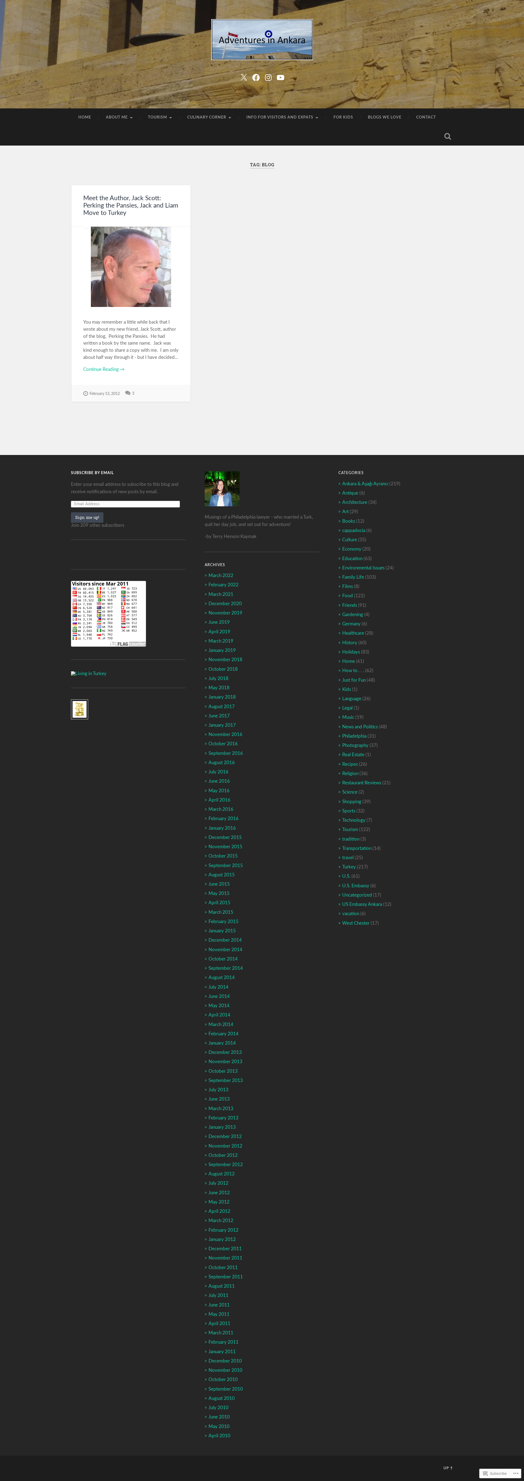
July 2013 (218, 1089)
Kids (346, 689)
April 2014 (219, 1015)
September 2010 (226, 1389)
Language (351, 698)
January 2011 (222, 1351)
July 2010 (218, 1407)
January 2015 (222, 931)
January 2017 (222, 725)
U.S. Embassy (355, 885)
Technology (353, 820)
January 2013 (222, 1127)
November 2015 (225, 846)
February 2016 (224, 818)
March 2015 (221, 912)
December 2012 (225, 1136)
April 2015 (219, 902)
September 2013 (226, 1080)
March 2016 (221, 809)
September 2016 (226, 753)
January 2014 (222, 1043)
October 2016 (223, 743)
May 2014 (219, 1005)
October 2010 (223, 1379)
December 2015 (225, 837)
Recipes (350, 764)
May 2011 (219, 1314)
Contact (426, 117)
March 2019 (221, 641)
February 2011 (224, 1342)
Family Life (353, 577)
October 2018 (223, 669)
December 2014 (225, 940)
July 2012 (218, 1183)
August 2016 (222, 762)
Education (352, 558)
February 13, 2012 (105, 394)
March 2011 (221, 1333)
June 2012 (219, 1192)
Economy (351, 549)
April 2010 (219, 1435)
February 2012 (224, 1230)
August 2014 (222, 977)
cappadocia (353, 530)
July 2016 (218, 772)
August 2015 (222, 875)
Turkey (349, 867)
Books (348, 521)
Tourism (157, 117)
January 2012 (222, 1239)
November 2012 (225, 1146)
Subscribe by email (92, 473)
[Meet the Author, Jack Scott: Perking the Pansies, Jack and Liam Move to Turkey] (131, 267)
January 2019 (222, 650)
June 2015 (219, 884)
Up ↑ (448, 1468)
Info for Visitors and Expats (279, 117)
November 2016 (225, 734)
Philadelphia (354, 736)
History (349, 642)
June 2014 (219, 996)
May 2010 (219, 1426)
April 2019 (219, 631)
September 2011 (226, 1277)
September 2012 (226, 1164)
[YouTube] (280, 77)
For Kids (343, 117)
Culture (349, 539)
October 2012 (223, 1155)
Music (348, 717)
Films (347, 586)
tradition (350, 839)
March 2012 (221, 1220)
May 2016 (219, 790)
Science (350, 792)
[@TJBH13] (243, 77)
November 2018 (225, 659)
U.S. (346, 876)
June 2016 (219, 781)
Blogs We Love (384, 117)
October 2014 (223, 959)
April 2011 (219, 1323)
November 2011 (225, 1258)
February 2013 (224, 1118)
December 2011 (225, 1248)
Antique (350, 493)
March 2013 (221, 1108)
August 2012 (222, 1174)
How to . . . (353, 670)
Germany (351, 624)
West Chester (356, 923)
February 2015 (224, 921)
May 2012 (219, 1202)
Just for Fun (354, 680)
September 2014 (226, 968)
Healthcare (353, 633)
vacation (350, 913)
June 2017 (219, 716)
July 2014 (218, 987)
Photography (355, 745)
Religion (350, 773)
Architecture (354, 502)
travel (348, 857)
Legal (347, 708)
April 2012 (219, 1211)
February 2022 (224, 585)
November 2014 (225, 949)
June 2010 (219, 1417)
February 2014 (224, 1033)
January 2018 (222, 697)
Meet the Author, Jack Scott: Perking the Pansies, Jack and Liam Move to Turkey (130, 205)
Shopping (351, 801)
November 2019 (225, 613)
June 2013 (219, 1099)
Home (84, 117)
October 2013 (223, 1071)
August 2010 (222, 1398)
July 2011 (218, 1295)
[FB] (256, 77)
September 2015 (226, 865)
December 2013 (225, 1052)
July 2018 (218, 678)
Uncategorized (357, 895)
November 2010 (225, 1370)
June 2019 (219, 622)
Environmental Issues (363, 568)
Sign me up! (87, 517)
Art (345, 511)
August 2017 (222, 706)
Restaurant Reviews (361, 783)
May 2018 (219, 687)
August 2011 (222, 1286)
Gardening (352, 614)
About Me (117, 117)
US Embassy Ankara (362, 904)
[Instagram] (268, 77)
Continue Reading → (103, 369)
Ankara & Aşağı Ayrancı (365, 483)
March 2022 (221, 575)
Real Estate (353, 754)
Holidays (351, 652)
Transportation (356, 848)
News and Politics (360, 727)
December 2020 (225, 603)
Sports (348, 811)
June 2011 (219, 1305)
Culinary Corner (206, 117)
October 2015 (223, 856)
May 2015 (219, 893)
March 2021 (221, 594)
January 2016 (222, 828)
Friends (349, 605)
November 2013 (225, 1061)
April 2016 (219, 800)
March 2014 (221, 1024)
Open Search (447, 136)
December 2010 (225, 1361)
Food (347, 595)
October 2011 (223, 1267)
